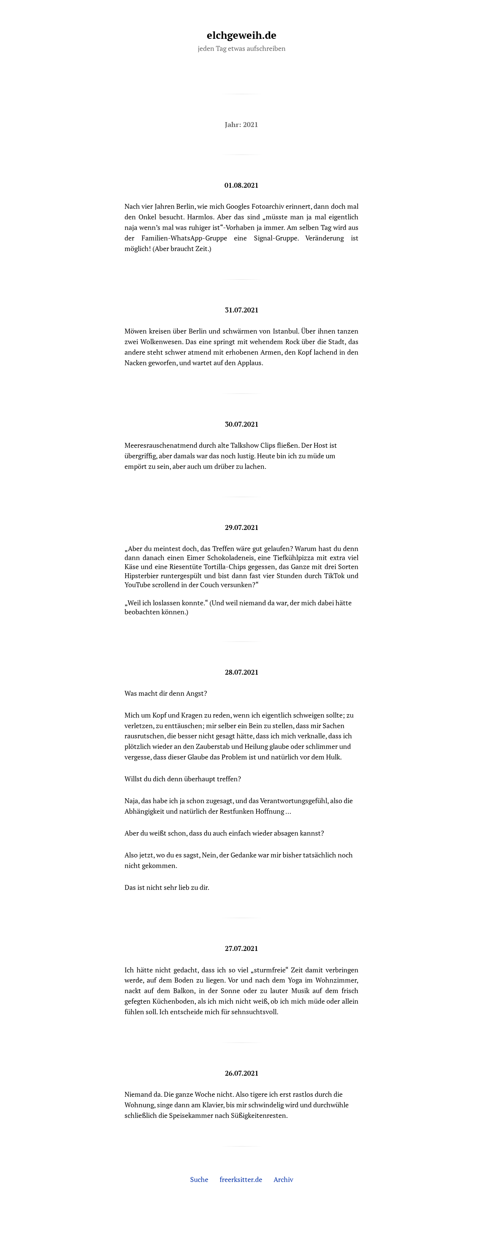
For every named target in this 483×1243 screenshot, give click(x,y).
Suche (199, 1179)
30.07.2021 (241, 424)
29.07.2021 (241, 527)
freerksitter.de (241, 1179)
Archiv (283, 1179)
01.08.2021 (241, 185)
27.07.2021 (241, 948)
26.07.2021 (241, 1073)
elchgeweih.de (242, 35)
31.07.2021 (241, 309)
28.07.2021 (241, 672)
